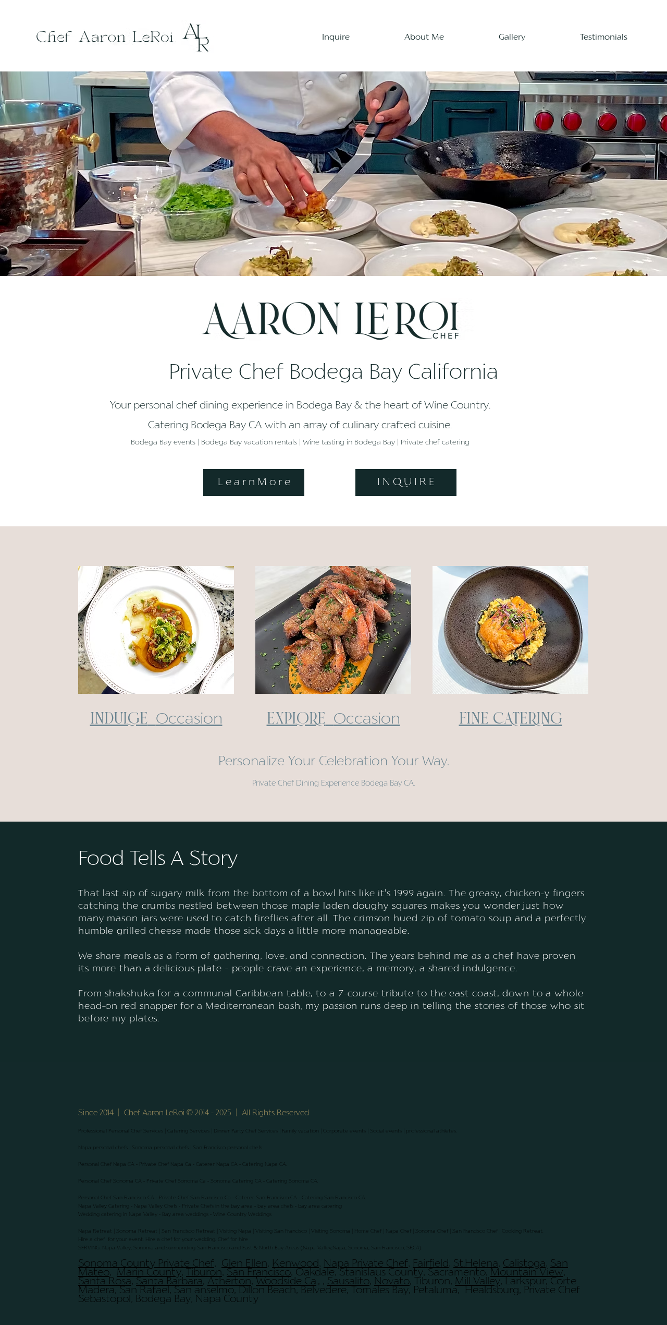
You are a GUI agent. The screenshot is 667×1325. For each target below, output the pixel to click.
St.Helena (475, 1264)
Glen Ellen (244, 1264)
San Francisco (259, 1273)
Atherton (229, 1281)
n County (159, 1273)
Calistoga (524, 1264)
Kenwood (295, 1264)
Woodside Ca (286, 1281)
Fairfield (431, 1264)
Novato (392, 1281)
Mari (127, 1273)
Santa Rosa (104, 1281)
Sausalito (348, 1281)
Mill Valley (477, 1281)
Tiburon (204, 1273)
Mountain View (526, 1273)
